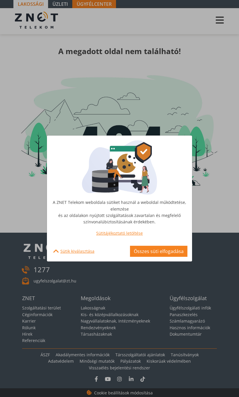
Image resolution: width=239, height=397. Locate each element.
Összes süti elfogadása (159, 251)
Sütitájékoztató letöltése (119, 233)
